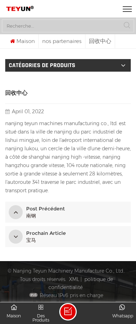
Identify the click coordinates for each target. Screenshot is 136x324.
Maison (25, 41)
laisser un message (68, 312)
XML (74, 279)
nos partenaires (62, 41)
